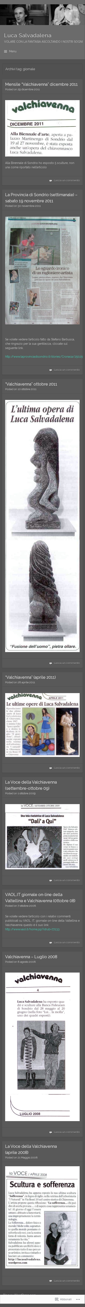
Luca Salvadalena (27, 35)
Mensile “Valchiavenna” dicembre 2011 (41, 84)
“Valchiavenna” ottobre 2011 (31, 384)
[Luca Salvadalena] (42, 14)
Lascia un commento (67, 180)
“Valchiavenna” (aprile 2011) (30, 677)
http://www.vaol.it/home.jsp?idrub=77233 (32, 929)
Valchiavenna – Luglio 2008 (31, 956)
